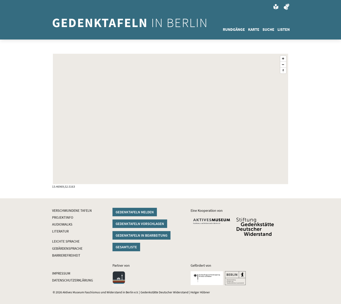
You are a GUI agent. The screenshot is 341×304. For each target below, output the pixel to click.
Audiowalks (62, 224)
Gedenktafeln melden (135, 212)
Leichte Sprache (66, 241)
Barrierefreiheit (66, 255)
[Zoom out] (283, 65)
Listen (283, 29)
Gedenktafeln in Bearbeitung (141, 235)
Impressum (61, 273)
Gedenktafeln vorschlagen (140, 223)
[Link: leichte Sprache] (276, 6)
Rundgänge (234, 29)
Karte (253, 29)
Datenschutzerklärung (72, 280)
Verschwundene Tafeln (72, 210)
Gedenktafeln (130, 22)
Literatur (60, 231)
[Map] (170, 119)
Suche (268, 29)
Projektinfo (62, 217)
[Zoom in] (283, 59)
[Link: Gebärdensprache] (286, 7)
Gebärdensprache (67, 248)
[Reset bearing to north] (283, 70)
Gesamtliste (126, 247)
